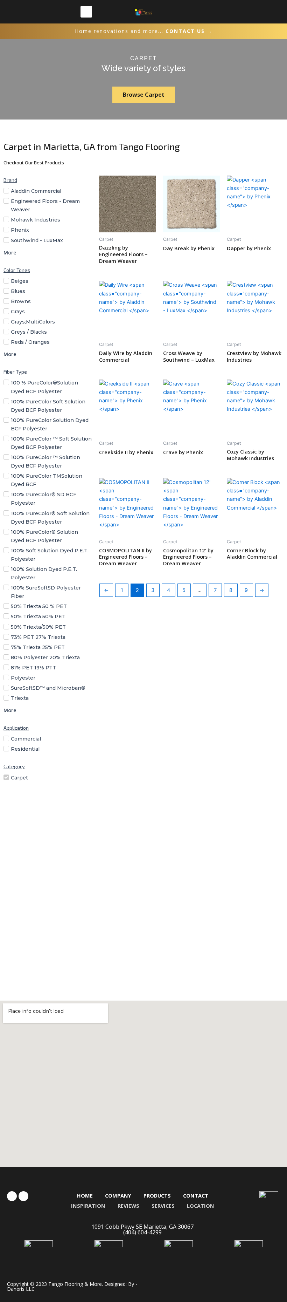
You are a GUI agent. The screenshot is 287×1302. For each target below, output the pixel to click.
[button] (86, 12)
